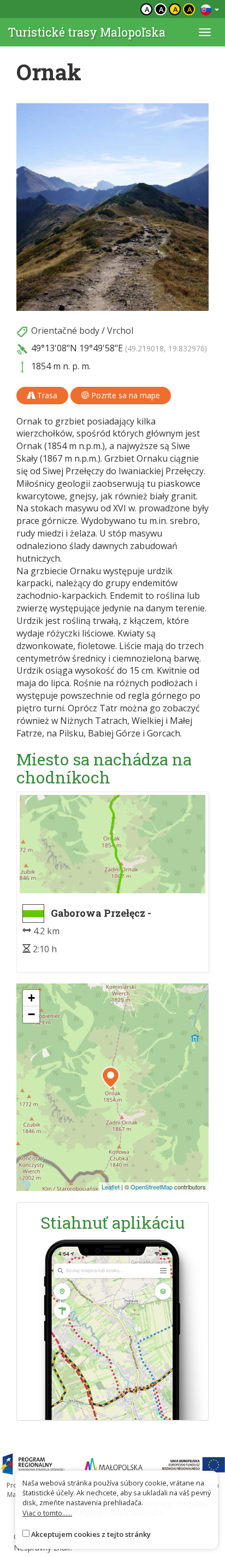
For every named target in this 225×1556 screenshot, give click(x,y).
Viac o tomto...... (47, 1513)
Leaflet (111, 1186)
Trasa (46, 395)
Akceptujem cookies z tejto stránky (91, 1534)
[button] (111, 1077)
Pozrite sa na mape (124, 395)
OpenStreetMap (152, 1186)
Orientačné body (65, 331)
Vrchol (120, 331)
